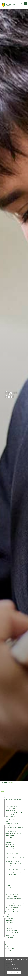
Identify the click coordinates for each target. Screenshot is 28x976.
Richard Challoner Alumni (12, 887)
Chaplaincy (7, 916)
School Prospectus (10, 816)
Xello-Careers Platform (11, 901)
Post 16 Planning (9, 876)
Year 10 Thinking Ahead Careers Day (14, 903)
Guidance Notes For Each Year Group (16, 855)
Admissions (7, 797)
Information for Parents (11, 851)
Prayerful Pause (9, 937)
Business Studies (9, 946)
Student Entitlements (10, 890)
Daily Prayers (10, 922)
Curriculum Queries (10, 942)
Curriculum (7, 940)
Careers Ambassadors (10, 831)
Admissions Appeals (10, 808)
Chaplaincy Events (10, 918)
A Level (8, 883)
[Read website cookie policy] (14, 964)
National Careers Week (11, 865)
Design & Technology (10, 950)
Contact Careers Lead (10, 840)
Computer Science (10, 948)
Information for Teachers (11, 853)
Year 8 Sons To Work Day (11, 909)
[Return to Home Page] (9, 4)
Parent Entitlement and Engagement (15, 872)
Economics (8, 955)
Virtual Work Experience (11, 894)
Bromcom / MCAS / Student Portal (12, 819)
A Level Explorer (9, 825)
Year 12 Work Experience (11, 907)
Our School (5, 796)
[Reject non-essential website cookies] (14, 968)
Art (6, 944)
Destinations (8, 842)
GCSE (8, 885)
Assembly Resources (12, 924)
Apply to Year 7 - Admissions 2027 (14, 799)
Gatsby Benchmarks (10, 844)
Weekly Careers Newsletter (12, 896)
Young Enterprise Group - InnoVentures (15, 914)
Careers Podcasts (9, 835)
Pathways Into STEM (10, 874)
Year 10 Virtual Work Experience (13, 905)
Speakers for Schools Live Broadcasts (16, 869)
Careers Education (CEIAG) (11, 823)
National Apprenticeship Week (13, 863)
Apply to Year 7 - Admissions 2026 (14, 804)
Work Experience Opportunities (13, 898)
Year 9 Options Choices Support (13, 911)
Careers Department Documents (13, 833)
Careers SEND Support (11, 837)
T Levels (7, 892)
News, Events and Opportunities (13, 868)
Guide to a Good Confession (14, 932)
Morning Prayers (9, 935)
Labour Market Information (12, 861)
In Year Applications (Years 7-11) (13, 806)
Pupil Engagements (10, 879)
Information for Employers (12, 848)
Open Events (8, 802)
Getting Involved (9, 846)
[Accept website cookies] (14, 972)
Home (4, 793)
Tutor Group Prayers (12, 930)
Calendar (6, 821)
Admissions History (10, 810)
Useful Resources (9, 920)
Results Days (8, 881)
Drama (7, 953)
